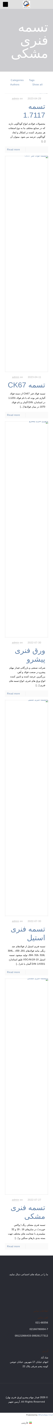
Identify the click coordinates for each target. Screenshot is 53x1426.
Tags (31, 80)
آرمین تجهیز (14, 1402)
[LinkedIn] (30, 1407)
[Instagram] (22, 1407)
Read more (13, 149)
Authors (14, 84)
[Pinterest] (26, 1407)
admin (15, 98)
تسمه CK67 (26, 385)
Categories (17, 80)
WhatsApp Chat (45, 1415)
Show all (37, 84)
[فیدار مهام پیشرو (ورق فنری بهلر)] (26, 4)
